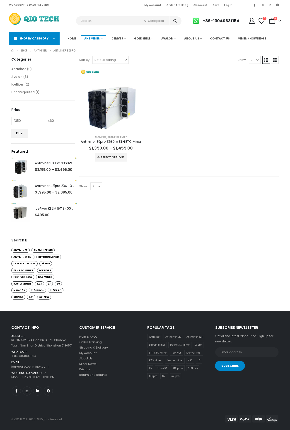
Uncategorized (23, 92)
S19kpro (55, 290)
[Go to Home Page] (12, 50)
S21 (31, 297)
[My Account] (251, 21)
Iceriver (45, 270)
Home (72, 38)
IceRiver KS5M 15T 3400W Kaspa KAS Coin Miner (72, 208)
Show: (242, 60)
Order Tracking (177, 5)
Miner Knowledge (252, 38)
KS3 (39, 283)
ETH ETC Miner (23, 270)
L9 (58, 283)
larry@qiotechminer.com (29, 366)
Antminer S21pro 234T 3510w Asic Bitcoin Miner (71, 186)
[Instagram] (262, 5)
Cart (216, 5)
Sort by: (84, 60)
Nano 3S (19, 290)
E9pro (45, 263)
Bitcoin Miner (48, 257)
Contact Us (220, 38)
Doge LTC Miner (24, 263)
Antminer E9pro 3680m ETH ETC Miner (111, 141)
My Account (152, 5)
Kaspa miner (22, 283)
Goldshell (142, 38)
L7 (49, 283)
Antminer (92, 38)
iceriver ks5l (22, 277)
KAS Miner (45, 277)
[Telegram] (277, 5)
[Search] (175, 20)
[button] (266, 60)
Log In (228, 5)
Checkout (200, 5)
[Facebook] (254, 5)
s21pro (44, 297)
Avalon (167, 38)
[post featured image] (111, 100)
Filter (20, 133)
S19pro (18, 297)
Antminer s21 (22, 257)
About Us (191, 38)
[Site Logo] (34, 19)
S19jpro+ (37, 290)
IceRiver (117, 38)
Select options (113, 157)
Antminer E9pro (117, 137)
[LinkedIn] (270, 5)
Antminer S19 (43, 250)
